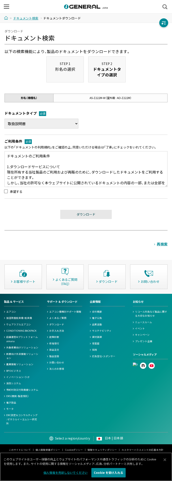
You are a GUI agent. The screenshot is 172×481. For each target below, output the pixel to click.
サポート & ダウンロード (62, 302)
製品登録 (54, 356)
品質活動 (97, 324)
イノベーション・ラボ (18, 377)
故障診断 (54, 337)
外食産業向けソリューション (22, 347)
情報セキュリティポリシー (102, 449)
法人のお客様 (56, 368)
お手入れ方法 (56, 330)
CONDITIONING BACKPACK (21, 330)
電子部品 (11, 402)
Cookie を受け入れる (108, 472)
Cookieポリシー (74, 449)
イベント (140, 328)
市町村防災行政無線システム (22, 389)
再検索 (162, 244)
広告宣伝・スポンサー (103, 356)
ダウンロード (56, 324)
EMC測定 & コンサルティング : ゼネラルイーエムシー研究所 (22, 419)
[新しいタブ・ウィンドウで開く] (135, 364)
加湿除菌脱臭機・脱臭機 (19, 318)
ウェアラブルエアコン (18, 324)
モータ (10, 408)
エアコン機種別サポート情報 (65, 311)
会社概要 (97, 311)
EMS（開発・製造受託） (17, 396)
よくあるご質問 (58, 318)
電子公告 (97, 318)
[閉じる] (165, 460)
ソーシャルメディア (145, 354)
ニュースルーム (143, 322)
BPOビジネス (13, 370)
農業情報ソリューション (19, 364)
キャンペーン (142, 334)
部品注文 (54, 349)
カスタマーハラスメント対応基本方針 (142, 449)
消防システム (13, 383)
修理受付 (54, 343)
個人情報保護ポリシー (48, 449)
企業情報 (95, 302)
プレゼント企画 (143, 341)
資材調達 (97, 337)
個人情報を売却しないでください (65, 472)
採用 (94, 349)
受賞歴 (95, 343)
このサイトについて (20, 449)
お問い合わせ (56, 362)
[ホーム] (6, 17)
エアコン (11, 311)
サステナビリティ (102, 330)
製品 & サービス (14, 302)
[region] (86, 467)
